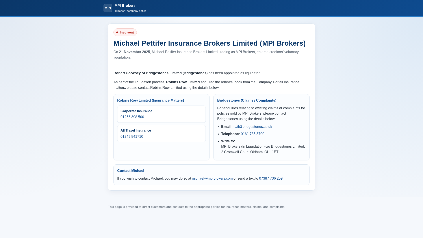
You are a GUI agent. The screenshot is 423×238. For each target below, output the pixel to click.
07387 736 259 (271, 178)
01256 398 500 (132, 117)
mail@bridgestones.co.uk (252, 126)
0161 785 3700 (252, 134)
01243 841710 (132, 136)
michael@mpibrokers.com (212, 178)
